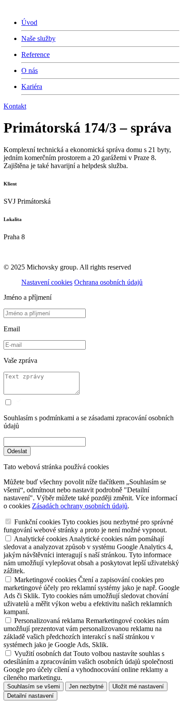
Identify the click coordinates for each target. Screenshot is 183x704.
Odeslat (17, 451)
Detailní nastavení (30, 695)
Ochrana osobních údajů (108, 282)
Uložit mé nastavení (138, 686)
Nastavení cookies (46, 282)
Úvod (29, 22)
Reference (35, 54)
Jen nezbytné (86, 686)
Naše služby (38, 38)
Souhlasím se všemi (33, 686)
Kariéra (31, 86)
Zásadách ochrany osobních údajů (79, 506)
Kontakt (15, 106)
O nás (29, 70)
